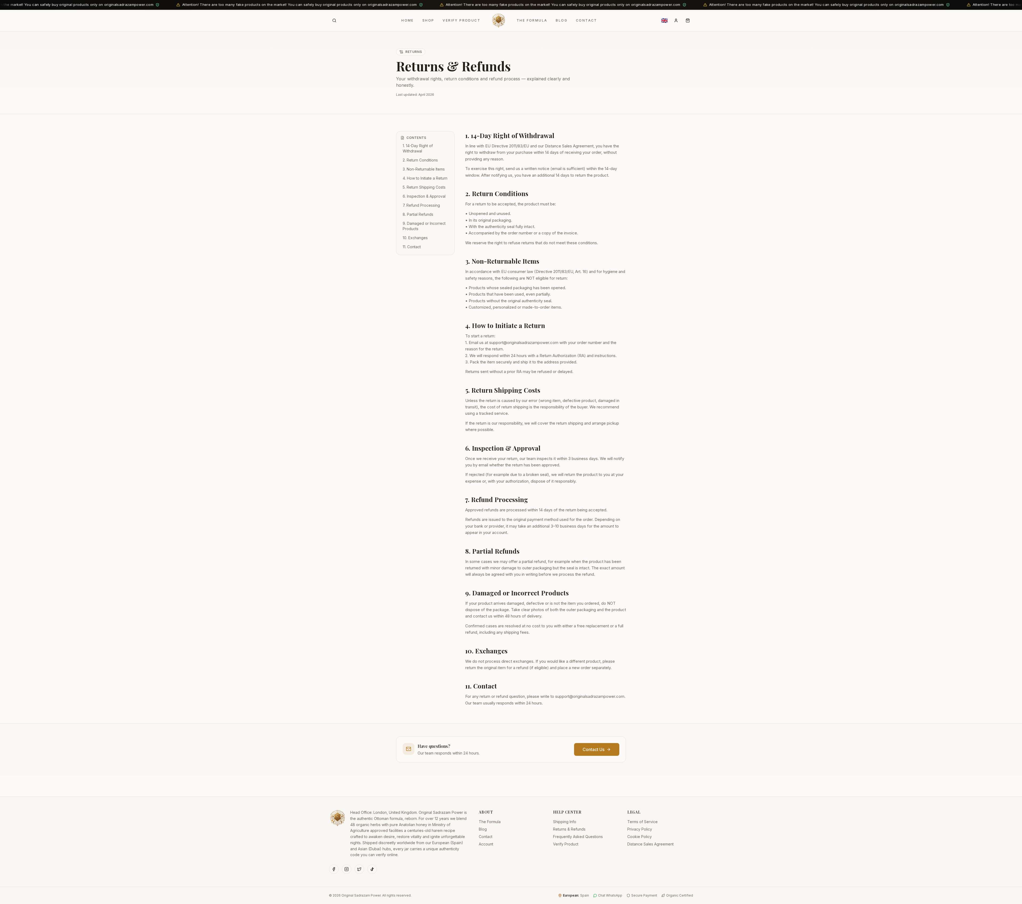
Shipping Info (564, 821)
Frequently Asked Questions (578, 836)
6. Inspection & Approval (424, 196)
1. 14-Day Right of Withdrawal (418, 148)
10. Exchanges (415, 237)
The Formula (532, 20)
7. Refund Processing (421, 205)
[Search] (334, 20)
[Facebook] (334, 869)
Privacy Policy (639, 829)
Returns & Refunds (569, 829)
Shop (428, 20)
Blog (561, 20)
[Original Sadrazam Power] (498, 20)
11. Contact (412, 246)
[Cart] (687, 20)
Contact (586, 20)
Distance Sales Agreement (650, 844)
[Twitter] (359, 869)
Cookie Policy (639, 836)
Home (407, 20)
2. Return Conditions (420, 160)
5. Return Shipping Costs (424, 187)
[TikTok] (372, 869)
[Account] (676, 20)
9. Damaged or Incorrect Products (424, 226)
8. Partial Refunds (418, 214)
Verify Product (461, 20)
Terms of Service (642, 821)
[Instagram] (346, 869)
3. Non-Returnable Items (424, 169)
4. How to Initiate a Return (425, 178)
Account (486, 844)
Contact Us (593, 749)
